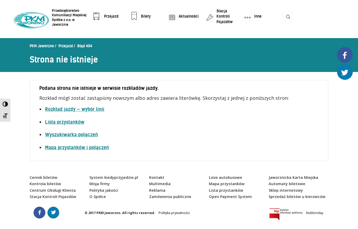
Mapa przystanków (227, 183)
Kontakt (156, 177)
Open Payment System (230, 196)
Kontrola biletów (45, 183)
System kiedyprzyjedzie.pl (113, 177)
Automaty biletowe (287, 183)
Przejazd (65, 46)
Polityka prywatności (174, 213)
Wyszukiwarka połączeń (71, 135)
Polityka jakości (103, 190)
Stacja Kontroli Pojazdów (53, 196)
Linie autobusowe (225, 177)
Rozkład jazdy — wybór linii (74, 109)
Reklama (157, 190)
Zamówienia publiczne (170, 196)
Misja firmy (99, 183)
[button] (288, 21)
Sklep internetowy (286, 190)
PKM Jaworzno (42, 46)
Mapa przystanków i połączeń (77, 147)
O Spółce (97, 196)
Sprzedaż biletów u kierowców (297, 196)
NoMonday (314, 213)
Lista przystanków (64, 122)
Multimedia (160, 183)
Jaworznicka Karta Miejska (293, 177)
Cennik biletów (43, 177)
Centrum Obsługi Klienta (53, 190)
